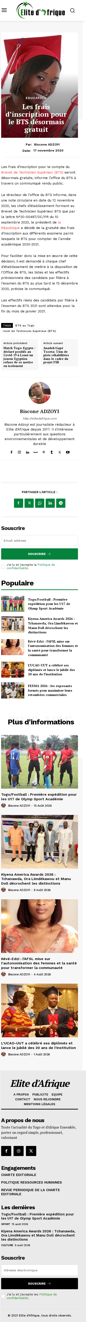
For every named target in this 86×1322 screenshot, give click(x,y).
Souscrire (37, 554)
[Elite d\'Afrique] (41, 10)
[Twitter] (59, 451)
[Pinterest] (43, 451)
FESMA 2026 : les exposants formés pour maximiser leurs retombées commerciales (50, 690)
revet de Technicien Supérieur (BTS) (29, 331)
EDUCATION (36, 97)
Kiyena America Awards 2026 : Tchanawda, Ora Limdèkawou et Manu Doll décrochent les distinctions (53, 625)
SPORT (5, 1224)
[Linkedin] (27, 451)
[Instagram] (19, 451)
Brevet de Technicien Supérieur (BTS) (32, 172)
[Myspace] (35, 451)
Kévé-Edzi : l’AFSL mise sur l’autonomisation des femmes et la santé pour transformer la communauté (53, 648)
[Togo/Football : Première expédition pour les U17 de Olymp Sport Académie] (12, 604)
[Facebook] (11, 451)
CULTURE (7, 1245)
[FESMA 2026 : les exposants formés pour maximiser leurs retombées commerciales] (12, 690)
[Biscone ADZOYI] (40, 393)
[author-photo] (4, 805)
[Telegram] (60, 503)
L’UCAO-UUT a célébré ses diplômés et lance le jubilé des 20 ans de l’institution (51, 669)
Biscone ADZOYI (47, 144)
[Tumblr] (51, 451)
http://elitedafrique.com (40, 418)
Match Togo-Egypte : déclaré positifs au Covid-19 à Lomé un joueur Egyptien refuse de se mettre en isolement (19, 357)
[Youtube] (67, 451)
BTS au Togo (25, 325)
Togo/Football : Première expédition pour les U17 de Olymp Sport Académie (49, 603)
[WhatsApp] (39, 503)
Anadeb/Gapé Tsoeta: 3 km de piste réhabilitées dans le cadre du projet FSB (56, 355)
